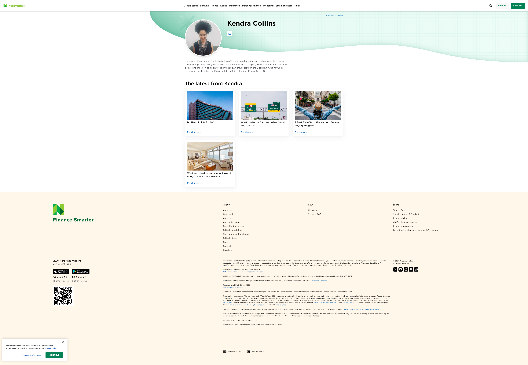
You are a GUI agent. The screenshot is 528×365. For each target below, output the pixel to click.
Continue (54, 355)
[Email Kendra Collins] (229, 33)
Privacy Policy (348, 303)
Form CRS (318, 303)
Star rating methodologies (236, 234)
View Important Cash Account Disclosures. (361, 309)
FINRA (225, 303)
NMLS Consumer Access (233, 272)
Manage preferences (31, 355)
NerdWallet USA (234, 352)
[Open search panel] (490, 6)
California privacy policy (405, 222)
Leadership (228, 214)
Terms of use (399, 210)
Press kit (227, 246)
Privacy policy (400, 218)
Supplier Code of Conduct (406, 214)
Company (228, 210)
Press (226, 242)
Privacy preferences (403, 226)
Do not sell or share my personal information (415, 230)
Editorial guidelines (232, 230)
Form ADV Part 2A (331, 303)
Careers (227, 218)
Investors (227, 250)
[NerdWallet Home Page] (13, 5)
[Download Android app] (81, 271)
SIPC (231, 303)
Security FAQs (315, 214)
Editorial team (230, 238)
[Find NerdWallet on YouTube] (400, 269)
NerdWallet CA (257, 352)
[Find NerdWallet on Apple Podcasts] (411, 269)
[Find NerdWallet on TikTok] (416, 269)
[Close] (63, 342)
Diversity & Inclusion (233, 226)
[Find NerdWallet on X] (395, 269)
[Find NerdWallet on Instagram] (406, 269)
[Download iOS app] (61, 271)
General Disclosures (245, 305)
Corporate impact (232, 222)
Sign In (502, 6)
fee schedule (259, 305)
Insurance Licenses (319, 281)
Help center (314, 210)
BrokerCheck (281, 305)
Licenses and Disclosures (255, 272)
